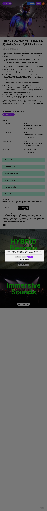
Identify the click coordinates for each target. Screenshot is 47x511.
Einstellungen (18, 256)
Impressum (27, 259)
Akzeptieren (30, 256)
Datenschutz (21, 259)
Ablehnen (24, 256)
